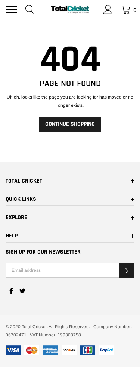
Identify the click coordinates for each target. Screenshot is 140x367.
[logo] (70, 9)
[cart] (126, 9)
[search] (30, 9)
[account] (108, 9)
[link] (11, 290)
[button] (126, 270)
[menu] (11, 9)
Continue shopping (70, 124)
